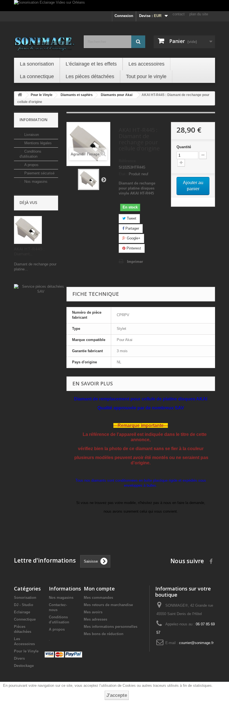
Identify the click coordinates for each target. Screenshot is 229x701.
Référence (127, 161)
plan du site (198, 14)
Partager (131, 228)
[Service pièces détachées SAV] (40, 289)
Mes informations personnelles (110, 627)
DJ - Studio (23, 605)
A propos (31, 165)
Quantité (183, 147)
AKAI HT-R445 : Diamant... (29, 251)
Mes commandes (98, 598)
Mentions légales (37, 143)
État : (123, 174)
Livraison (31, 135)
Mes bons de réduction (103, 634)
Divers (19, 658)
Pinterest (133, 248)
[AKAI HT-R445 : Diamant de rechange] (88, 179)
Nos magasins (35, 181)
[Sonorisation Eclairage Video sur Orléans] (114, 5)
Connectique (25, 619)
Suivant (103, 179)
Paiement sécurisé (38, 173)
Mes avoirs (93, 612)
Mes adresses (95, 619)
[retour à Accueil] (20, 95)
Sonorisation (25, 598)
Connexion (124, 16)
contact (179, 14)
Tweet (131, 218)
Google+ (133, 238)
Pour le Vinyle (26, 651)
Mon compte (99, 588)
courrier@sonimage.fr (196, 643)
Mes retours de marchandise (108, 605)
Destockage (24, 666)
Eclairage (22, 612)
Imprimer (135, 262)
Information (33, 119)
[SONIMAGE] (44, 42)
